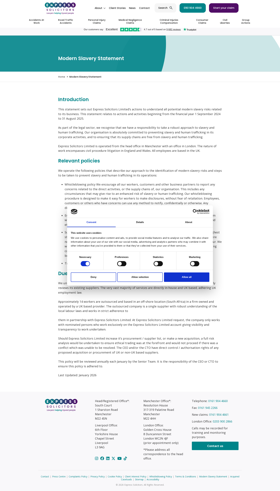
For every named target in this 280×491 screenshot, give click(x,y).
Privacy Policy (97, 476)
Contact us (215, 446)
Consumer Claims (202, 21)
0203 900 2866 (222, 421)
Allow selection (140, 277)
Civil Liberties (225, 21)
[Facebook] (102, 458)
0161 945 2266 (207, 408)
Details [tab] (140, 222)
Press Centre (59, 476)
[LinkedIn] (108, 458)
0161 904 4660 (193, 8)
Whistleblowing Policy (160, 476)
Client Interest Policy (135, 476)
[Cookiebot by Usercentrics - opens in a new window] (195, 211)
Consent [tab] (91, 222)
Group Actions (245, 21)
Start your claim (223, 8)
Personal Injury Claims (96, 21)
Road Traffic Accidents (65, 21)
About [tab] (188, 222)
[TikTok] (125, 458)
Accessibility (153, 479)
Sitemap (139, 479)
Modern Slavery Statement (213, 476)
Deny (93, 277)
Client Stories (117, 8)
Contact (144, 8)
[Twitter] (113, 458)
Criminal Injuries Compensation (169, 21)
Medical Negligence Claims (130, 21)
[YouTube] (119, 458)
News (132, 8)
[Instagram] (97, 458)
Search (163, 8)
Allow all (187, 277)
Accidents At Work (36, 21)
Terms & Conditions (185, 476)
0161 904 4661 (219, 414)
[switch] (121, 263)
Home (61, 76)
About (98, 8)
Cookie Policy (115, 476)
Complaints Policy (78, 476)
